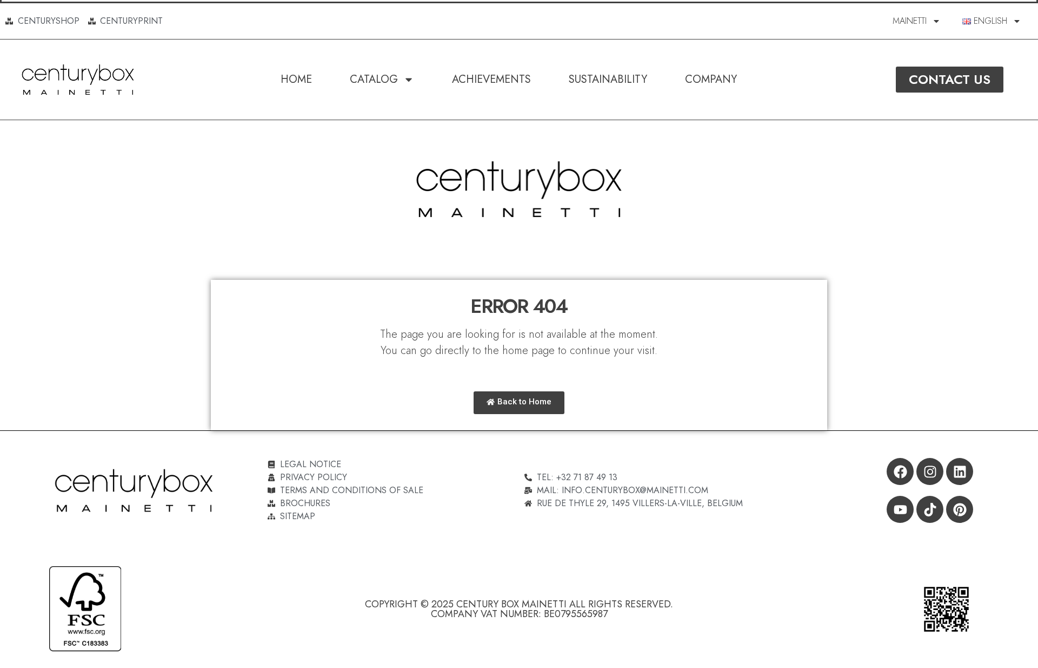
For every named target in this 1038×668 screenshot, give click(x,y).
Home (296, 79)
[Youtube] (900, 509)
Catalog (374, 79)
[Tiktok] (929, 509)
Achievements (491, 79)
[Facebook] (900, 471)
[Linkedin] (959, 471)
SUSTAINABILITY (608, 79)
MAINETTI (910, 21)
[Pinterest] (959, 509)
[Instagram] (929, 471)
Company (711, 79)
